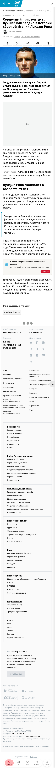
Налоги (10, 538)
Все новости (13, 427)
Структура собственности (39, 397)
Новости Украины (14, 434)
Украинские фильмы (16, 557)
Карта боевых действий (17, 463)
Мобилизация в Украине (19, 488)
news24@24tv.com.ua (12, 332)
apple (28, 691)
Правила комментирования (40, 380)
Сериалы (11, 567)
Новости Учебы (15, 576)
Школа (10, 582)
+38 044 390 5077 (36, 332)
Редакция (7, 375)
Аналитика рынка (14, 605)
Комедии (11, 564)
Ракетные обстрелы (15, 459)
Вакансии (33, 393)
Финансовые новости (16, 531)
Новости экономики (17, 521)
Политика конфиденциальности (11, 400)
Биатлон (10, 634)
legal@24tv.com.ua (33, 736)
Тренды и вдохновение (17, 612)
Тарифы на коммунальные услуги (21, 534)
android (10, 691)
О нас (5, 370)
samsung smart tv (28, 698)
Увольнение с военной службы (20, 492)
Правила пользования (12, 396)
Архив (31, 401)
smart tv (10, 698)
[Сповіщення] (52, 3)
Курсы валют (12, 527)
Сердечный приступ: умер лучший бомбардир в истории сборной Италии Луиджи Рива (39, 11)
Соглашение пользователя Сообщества (39, 375)
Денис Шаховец (15, 32)
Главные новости (14, 430)
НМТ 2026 (11, 586)
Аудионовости (13, 444)
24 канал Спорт (9, 11)
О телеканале (8, 383)
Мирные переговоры (16, 466)
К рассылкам (16, 674)
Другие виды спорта (15, 637)
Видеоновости (13, 440)
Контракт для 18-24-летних (18, 502)
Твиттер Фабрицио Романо (27, 36)
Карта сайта (34, 406)
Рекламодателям (9, 391)
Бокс (9, 624)
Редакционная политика (12, 379)
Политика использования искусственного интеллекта (14, 406)
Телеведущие (8, 387)
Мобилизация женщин (16, 499)
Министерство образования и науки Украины (26, 579)
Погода (10, 447)
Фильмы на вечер (14, 560)
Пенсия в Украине (15, 541)
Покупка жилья (13, 608)
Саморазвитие (13, 589)
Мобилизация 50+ (14, 495)
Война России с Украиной (19, 456)
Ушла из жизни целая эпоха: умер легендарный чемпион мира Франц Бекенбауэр (27, 175)
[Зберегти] (47, 43)
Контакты (33, 389)
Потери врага (13, 480)
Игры (31, 410)
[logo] (17, 3)
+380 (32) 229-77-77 (17, 733)
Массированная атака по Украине (21, 473)
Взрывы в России (14, 477)
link (31, 342)
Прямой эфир (13, 437)
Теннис (10, 631)
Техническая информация (39, 385)
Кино (9, 550)
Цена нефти (12, 524)
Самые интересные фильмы (19, 553)
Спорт (10, 620)
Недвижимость (14, 601)
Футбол (20, 11)
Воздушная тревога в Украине (20, 470)
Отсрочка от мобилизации (18, 506)
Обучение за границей (16, 593)
